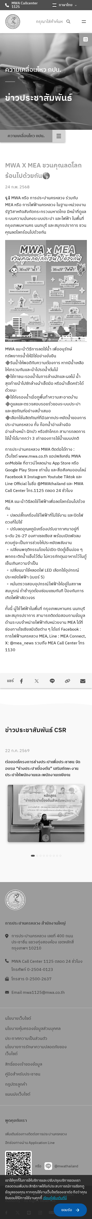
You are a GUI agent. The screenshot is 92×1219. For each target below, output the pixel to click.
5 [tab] (47, 856)
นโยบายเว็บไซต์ (18, 1018)
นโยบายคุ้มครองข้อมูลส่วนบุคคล (33, 1028)
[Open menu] (84, 22)
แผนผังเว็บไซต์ (17, 1094)
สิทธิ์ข (10, 1064)
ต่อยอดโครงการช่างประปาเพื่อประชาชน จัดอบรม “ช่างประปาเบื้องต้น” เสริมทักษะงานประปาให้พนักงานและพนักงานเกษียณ (42, 768)
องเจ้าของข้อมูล (28, 1064)
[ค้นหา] (68, 21)
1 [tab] (33, 856)
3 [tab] (40, 856)
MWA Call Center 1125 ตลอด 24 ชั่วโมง (47, 961)
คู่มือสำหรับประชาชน (22, 1074)
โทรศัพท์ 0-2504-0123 (32, 969)
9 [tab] (60, 856)
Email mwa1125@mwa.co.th (38, 992)
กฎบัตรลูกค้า (16, 1084)
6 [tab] (50, 856)
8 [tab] (57, 856)
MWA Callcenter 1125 (25, 5)
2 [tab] (37, 856)
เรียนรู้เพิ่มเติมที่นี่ (55, 1198)
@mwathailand (66, 1166)
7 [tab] (54, 856)
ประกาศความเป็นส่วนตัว (26, 1038)
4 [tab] (44, 856)
